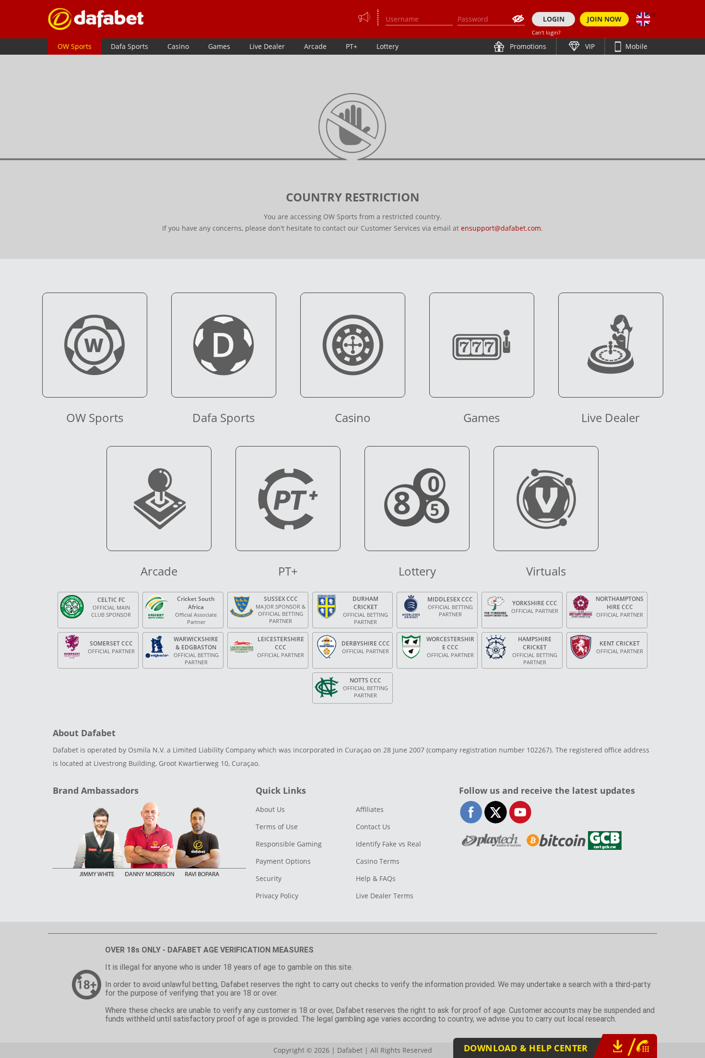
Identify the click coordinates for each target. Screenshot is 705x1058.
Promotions (527, 46)
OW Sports (75, 46)
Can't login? (546, 32)
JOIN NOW (604, 19)
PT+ (351, 46)
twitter (495, 812)
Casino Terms (378, 861)
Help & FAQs (376, 878)
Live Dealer (267, 46)
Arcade (315, 46)
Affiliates (370, 809)
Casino (178, 46)
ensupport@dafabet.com (501, 228)
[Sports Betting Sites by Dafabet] (96, 19)
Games (219, 46)
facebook (471, 812)
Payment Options (283, 861)
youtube (520, 812)
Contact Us (373, 826)
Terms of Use (277, 826)
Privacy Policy (277, 895)
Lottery (387, 46)
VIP (589, 46)
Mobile (635, 46)
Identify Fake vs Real (388, 843)
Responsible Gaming (289, 843)
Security (269, 878)
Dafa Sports (129, 46)
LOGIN (553, 19)
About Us (270, 809)
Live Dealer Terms (384, 895)
